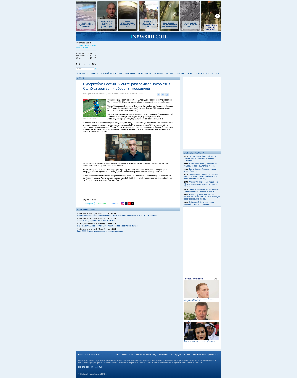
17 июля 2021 (111, 213)
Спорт (189, 73)
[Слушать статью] (169, 94)
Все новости (82, 73)
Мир (120, 73)
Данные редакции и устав (180, 355)
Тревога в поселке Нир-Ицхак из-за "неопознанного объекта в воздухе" (202, 190)
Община (169, 73)
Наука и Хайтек (144, 73)
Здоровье (158, 73)
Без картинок (163, 355)
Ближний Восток (108, 73)
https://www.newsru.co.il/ (88, 213)
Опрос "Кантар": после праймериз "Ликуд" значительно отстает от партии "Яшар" (201, 184)
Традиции (199, 73)
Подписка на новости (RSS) (145, 355)
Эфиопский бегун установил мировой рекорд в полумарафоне (199, 203)
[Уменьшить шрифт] (158, 94)
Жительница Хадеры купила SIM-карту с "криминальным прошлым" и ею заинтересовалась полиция (201, 176)
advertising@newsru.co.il (208, 355)
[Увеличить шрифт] (163, 94)
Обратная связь (127, 355)
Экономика (130, 73)
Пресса (209, 73)
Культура (180, 73)
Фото (217, 73)
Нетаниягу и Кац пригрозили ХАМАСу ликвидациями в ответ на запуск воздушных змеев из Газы (202, 197)
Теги (117, 355)
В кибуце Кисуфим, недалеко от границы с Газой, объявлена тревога (200, 165)
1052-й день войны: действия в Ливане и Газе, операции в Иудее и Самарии (200, 158)
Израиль (94, 73)
